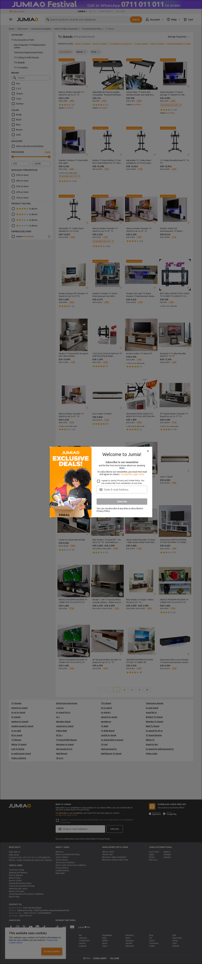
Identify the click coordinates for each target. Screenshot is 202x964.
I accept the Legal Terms (132, 474)
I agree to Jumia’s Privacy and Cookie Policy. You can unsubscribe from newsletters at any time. (122, 481)
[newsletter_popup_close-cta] (148, 451)
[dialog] (101, 482)
